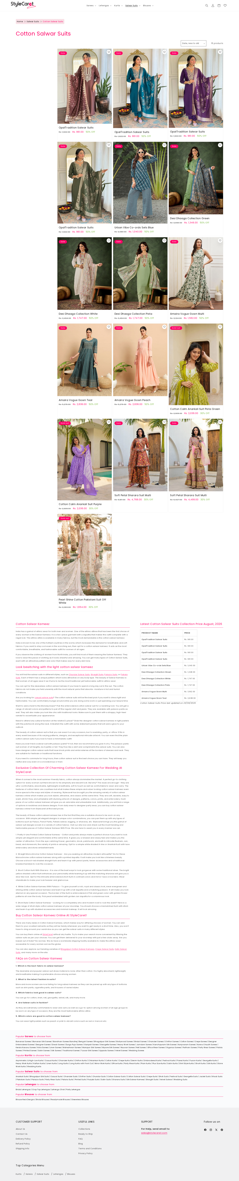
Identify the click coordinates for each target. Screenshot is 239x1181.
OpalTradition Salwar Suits (76, 127)
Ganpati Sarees (91, 1044)
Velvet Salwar (166, 1079)
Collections (84, 1129)
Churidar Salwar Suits (79, 674)
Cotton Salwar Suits (116, 1076)
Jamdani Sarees (144, 1044)
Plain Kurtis (146, 1063)
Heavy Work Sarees (126, 1044)
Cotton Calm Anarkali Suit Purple (80, 504)
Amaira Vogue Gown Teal (75, 400)
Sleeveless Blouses (80, 1099)
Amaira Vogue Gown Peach (132, 400)
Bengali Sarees (86, 1041)
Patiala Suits (67, 1079)
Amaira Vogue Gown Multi (187, 313)
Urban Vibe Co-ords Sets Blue (134, 227)
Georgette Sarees (108, 1044)
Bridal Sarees (140, 1041)
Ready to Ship (85, 1134)
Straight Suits (97, 674)
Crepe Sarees (201, 1041)
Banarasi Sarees (23, 1041)
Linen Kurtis (52, 1063)
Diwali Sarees (58, 1044)
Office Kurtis (117, 1063)
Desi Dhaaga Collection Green (190, 218)
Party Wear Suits (52, 1079)
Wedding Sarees (136, 1050)
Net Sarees (141, 1047)
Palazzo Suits (110, 674)
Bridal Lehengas (23, 1089)
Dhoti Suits (164, 1076)
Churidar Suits (99, 1076)
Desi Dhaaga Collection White (78, 313)
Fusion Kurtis (195, 1060)
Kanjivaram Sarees (187, 1044)
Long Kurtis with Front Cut (81, 1063)
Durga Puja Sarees (74, 1044)
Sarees (29, 1036)
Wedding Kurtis (34, 1066)
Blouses (29, 1094)
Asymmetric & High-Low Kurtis (29, 1060)
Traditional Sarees (71, 1050)
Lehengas (30, 1084)
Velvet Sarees (121, 1050)
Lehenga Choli (58, 1089)
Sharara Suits (118, 1079)
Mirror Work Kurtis (102, 1063)
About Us (20, 1129)
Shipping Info (22, 1148)
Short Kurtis (200, 1063)
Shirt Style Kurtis (186, 1063)
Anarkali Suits (22, 1076)
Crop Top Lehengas (41, 1089)
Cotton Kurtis (111, 1060)
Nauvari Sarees (128, 1047)
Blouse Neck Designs (25, 1099)
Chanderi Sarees (156, 1041)
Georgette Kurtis (210, 1060)
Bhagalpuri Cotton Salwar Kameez (77, 949)
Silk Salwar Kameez (135, 1079)
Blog (80, 1143)
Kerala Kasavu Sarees (26, 1047)
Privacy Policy (85, 1153)
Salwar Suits (33, 21)
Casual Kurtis (51, 1060)
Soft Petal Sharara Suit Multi (133, 495)
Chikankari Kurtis (96, 1060)
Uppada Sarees (106, 1050)
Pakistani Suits (23, 1079)
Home (20, 21)
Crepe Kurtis (124, 1060)
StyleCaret (48, 934)
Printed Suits (80, 1079)
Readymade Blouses (60, 1099)
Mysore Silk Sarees (110, 1047)
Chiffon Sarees (172, 1041)
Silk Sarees (56, 1050)
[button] (91, 5)
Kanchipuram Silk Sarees (164, 1044)
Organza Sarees (173, 1047)
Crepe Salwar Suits (104, 949)
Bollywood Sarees (124, 1041)
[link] (225, 5)
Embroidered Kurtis (152, 1060)
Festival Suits (176, 1076)
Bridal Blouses (42, 1099)
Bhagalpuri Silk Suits (39, 1076)
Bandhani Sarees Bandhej (65, 1041)
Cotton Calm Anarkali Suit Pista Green (195, 409)
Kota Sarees (43, 1047)
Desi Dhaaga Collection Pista (133, 313)
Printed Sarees (30, 1050)
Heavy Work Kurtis (24, 1063)
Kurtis (28, 1055)
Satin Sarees (44, 1050)
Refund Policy (23, 1143)
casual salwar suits (44, 697)
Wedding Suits (180, 1079)
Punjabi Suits (93, 1079)
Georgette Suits (191, 1076)
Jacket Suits (205, 1076)
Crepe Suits (152, 1076)
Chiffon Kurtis (81, 1060)
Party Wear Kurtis (132, 1063)
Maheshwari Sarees (72, 1047)
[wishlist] (109, 52)
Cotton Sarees (186, 1041)
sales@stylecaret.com (154, 1133)
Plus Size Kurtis (159, 1063)
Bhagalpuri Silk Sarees (104, 1041)
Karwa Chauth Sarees (207, 1044)
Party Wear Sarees (206, 1047)
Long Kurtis (64, 1063)
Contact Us (22, 1134)
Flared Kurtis (182, 1060)
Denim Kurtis (137, 1060)
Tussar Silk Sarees (89, 1050)
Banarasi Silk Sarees (42, 1041)
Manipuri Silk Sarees (91, 1047)
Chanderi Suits (71, 1076)
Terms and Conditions (90, 1148)
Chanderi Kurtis (66, 1060)
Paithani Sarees (190, 1047)
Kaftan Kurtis (39, 1063)
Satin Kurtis (172, 1063)
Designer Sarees (43, 1044)
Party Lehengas (73, 1089)
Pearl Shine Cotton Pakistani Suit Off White (82, 601)
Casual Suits (56, 1076)
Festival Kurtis (169, 1060)
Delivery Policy (23, 1138)
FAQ (80, 1138)
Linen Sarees (55, 1047)
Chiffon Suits (85, 1076)
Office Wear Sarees (156, 1047)
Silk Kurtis (211, 1063)
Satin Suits (106, 1079)
